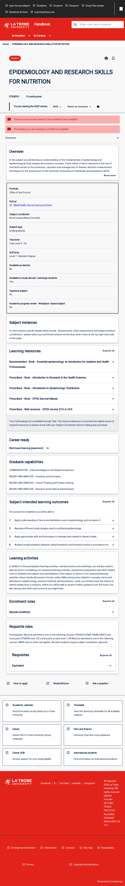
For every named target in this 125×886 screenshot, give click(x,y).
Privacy (30, 864)
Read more (110, 175)
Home (6, 44)
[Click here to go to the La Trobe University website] (16, 25)
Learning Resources (44, 12)
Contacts (70, 847)
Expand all (108, 350)
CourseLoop (116, 881)
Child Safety (50, 847)
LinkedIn (76, 783)
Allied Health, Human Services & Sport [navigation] (32, 205)
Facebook (46, 783)
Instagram (89, 783)
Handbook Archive (18, 12)
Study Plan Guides (94, 5)
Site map (88, 847)
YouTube (64, 783)
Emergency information (23, 847)
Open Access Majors (19, 5)
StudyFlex (42, 5)
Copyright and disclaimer (86, 864)
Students (58, 5)
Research (74, 5)
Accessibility (107, 847)
